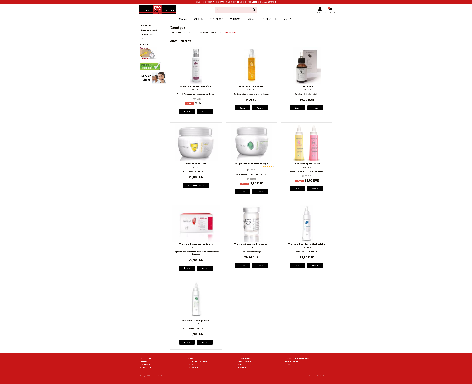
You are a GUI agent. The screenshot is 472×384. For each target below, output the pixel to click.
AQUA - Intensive (229, 32)
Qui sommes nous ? (244, 358)
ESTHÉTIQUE (216, 19)
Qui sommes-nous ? (149, 30)
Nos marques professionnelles (198, 32)
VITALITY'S (216, 32)
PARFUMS (234, 19)
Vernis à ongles (146, 367)
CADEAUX (251, 19)
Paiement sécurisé (292, 361)
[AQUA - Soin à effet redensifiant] (196, 83)
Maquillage (289, 364)
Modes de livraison (244, 361)
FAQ (142, 38)
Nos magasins (146, 358)
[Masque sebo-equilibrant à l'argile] (251, 160)
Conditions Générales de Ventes (297, 358)
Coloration (241, 364)
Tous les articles (176, 32)
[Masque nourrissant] (196, 160)
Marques (183, 19)
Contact (191, 358)
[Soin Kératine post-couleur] (306, 160)
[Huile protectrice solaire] (251, 83)
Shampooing (145, 364)
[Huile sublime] (307, 83)
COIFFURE (198, 19)
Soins (190, 364)
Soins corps (241, 367)
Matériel (288, 367)
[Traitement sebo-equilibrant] (196, 317)
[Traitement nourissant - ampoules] (251, 241)
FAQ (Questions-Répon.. (197, 361)
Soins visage (193, 367)
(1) (274, 167)
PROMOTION (270, 19)
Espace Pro (288, 19)
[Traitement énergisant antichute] (196, 241)
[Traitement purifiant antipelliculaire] (306, 241)
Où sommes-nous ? (149, 34)
